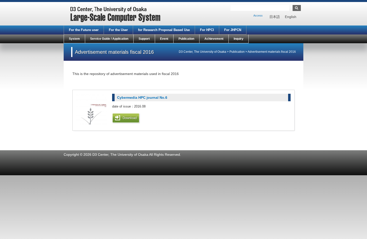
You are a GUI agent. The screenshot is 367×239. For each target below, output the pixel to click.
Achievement (213, 38)
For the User (118, 30)
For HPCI (207, 30)
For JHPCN (232, 30)
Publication (186, 38)
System (74, 38)
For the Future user (84, 30)
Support (144, 38)
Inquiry (238, 38)
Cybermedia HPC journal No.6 (142, 98)
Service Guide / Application (109, 38)
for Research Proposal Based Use (164, 30)
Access (258, 15)
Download (130, 118)
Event (164, 38)
